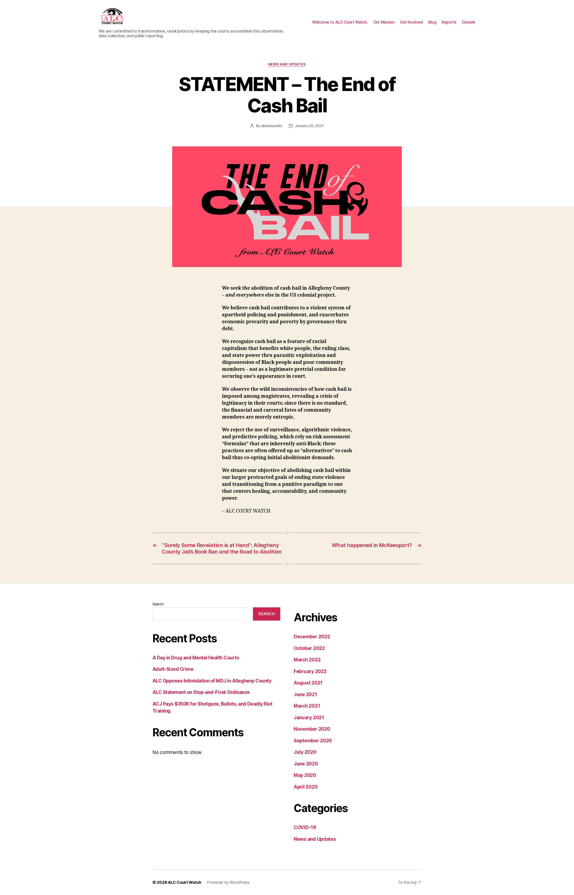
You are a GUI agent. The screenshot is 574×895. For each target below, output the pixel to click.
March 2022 (307, 660)
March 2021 (307, 706)
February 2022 (310, 671)
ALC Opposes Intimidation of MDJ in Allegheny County (211, 681)
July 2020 (305, 752)
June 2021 (305, 694)
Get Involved (411, 22)
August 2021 (308, 683)
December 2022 (312, 636)
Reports (449, 22)
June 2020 (306, 764)
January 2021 (309, 717)
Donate (468, 22)
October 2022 (309, 648)
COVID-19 (305, 827)
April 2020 (305, 787)
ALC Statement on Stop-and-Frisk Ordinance (201, 692)
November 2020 (312, 729)
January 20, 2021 (309, 126)
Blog (432, 22)
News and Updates (287, 64)
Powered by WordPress (228, 882)
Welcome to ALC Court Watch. (340, 22)
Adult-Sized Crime (172, 669)
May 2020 (305, 775)
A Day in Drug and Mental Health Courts (196, 657)
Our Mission (384, 22)
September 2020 (313, 740)
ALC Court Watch (184, 882)
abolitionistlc (271, 126)
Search (157, 604)
